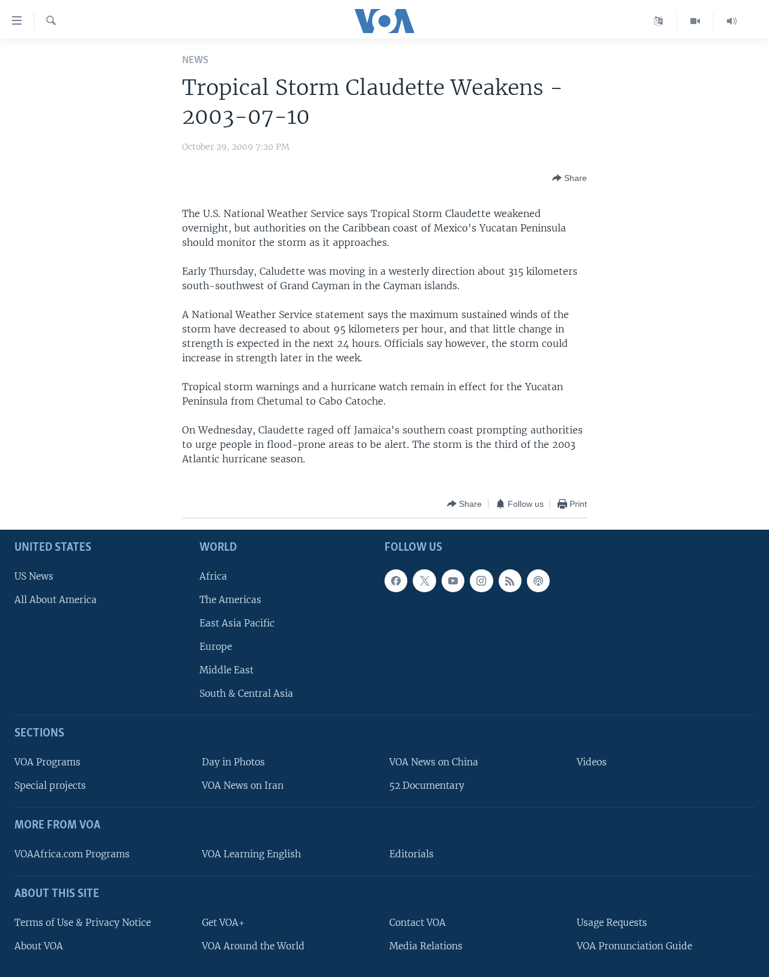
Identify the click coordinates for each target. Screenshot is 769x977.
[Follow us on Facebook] (395, 580)
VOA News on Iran (243, 786)
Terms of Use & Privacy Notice (82, 922)
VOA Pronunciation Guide (634, 946)
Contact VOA (417, 922)
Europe (215, 646)
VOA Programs (47, 762)
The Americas (230, 599)
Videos (592, 762)
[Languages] (658, 21)
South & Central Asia (246, 694)
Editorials (411, 854)
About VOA (38, 946)
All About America (55, 599)
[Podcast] (538, 580)
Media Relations (426, 946)
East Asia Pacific (237, 623)
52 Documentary (426, 786)
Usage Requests (612, 922)
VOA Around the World (253, 946)
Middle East (226, 670)
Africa (213, 576)
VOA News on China (433, 762)
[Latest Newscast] (732, 21)
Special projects (50, 786)
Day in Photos (233, 762)
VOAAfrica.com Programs (72, 854)
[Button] (569, 178)
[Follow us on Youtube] (453, 580)
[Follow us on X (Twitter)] (424, 580)
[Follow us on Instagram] (481, 580)
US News (33, 576)
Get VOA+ (223, 922)
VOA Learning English (251, 854)
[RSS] (510, 580)
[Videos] (695, 21)
